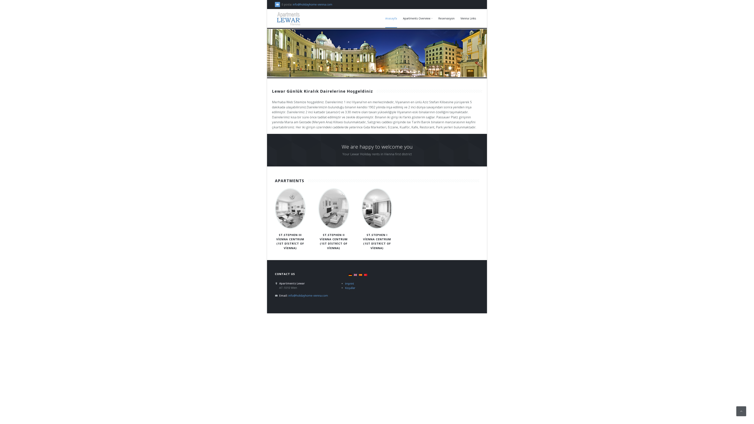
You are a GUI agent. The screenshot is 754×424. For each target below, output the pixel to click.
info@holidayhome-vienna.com (312, 4)
